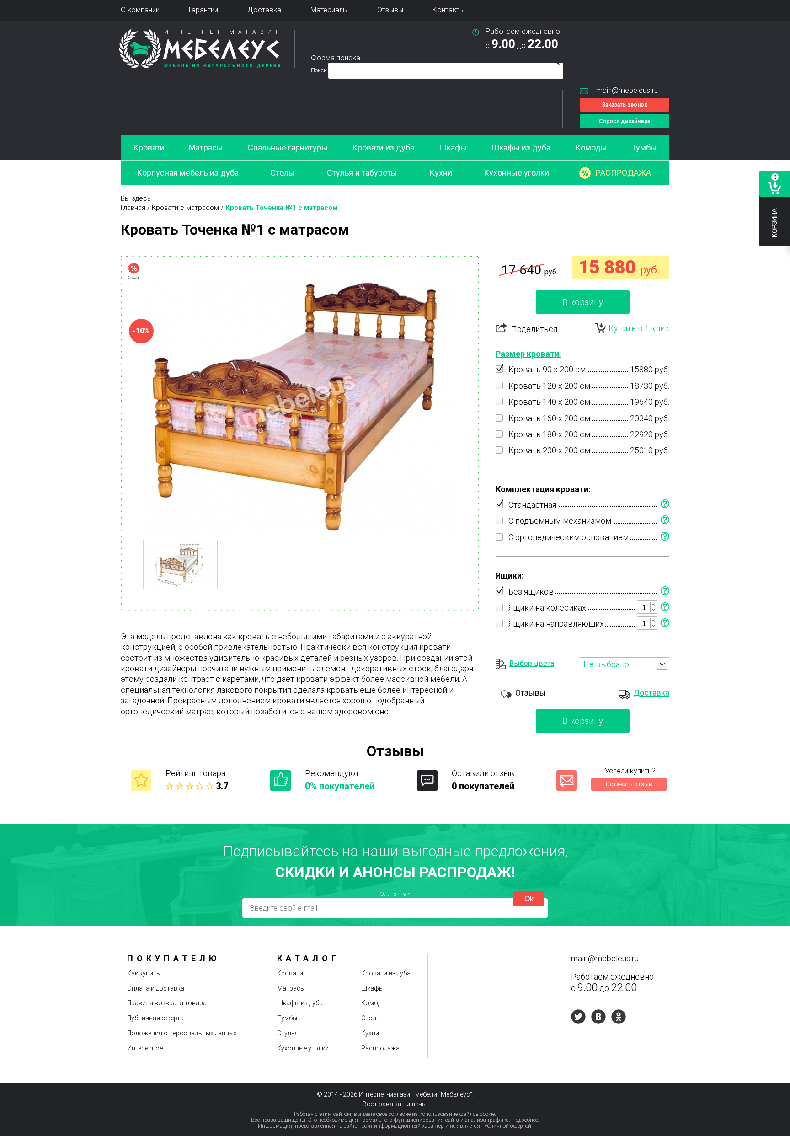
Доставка (264, 9)
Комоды (591, 147)
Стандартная (532, 504)
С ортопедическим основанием (568, 537)
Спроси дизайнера (624, 121)
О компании (140, 9)
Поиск (319, 70)
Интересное (145, 1048)
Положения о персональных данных (182, 1033)
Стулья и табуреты (362, 172)
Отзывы (390, 9)
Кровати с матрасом (185, 208)
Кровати (149, 147)
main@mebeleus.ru (627, 90)
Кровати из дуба (383, 147)
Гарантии (203, 9)
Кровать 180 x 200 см (549, 434)
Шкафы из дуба (520, 147)
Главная (133, 208)
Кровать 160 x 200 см (549, 418)
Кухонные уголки (516, 172)
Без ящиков (531, 591)
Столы (282, 172)
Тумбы (644, 147)
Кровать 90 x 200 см (547, 369)
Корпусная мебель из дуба (188, 172)
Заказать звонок (624, 105)
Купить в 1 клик (639, 328)
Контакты (448, 9)
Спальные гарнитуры (288, 147)
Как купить (143, 973)
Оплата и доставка (155, 988)
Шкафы (453, 147)
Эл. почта (395, 893)
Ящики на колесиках (547, 607)
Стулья (288, 1033)
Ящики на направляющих (556, 623)
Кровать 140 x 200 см (549, 402)
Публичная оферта (155, 1018)
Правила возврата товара (167, 1003)
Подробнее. (525, 1120)
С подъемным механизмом (559, 520)
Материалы (329, 9)
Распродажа (623, 172)
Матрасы (206, 147)
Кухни (440, 172)
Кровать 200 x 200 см (549, 450)
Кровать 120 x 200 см (549, 386)
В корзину (582, 302)
